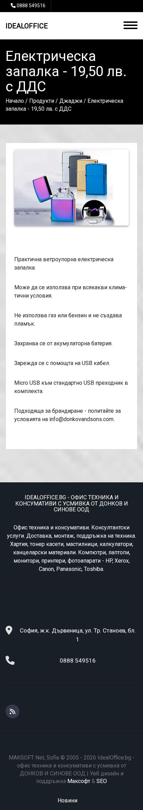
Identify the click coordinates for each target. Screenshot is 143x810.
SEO (101, 781)
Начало (15, 101)
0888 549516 (31, 5)
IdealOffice (27, 26)
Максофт (78, 781)
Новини (67, 800)
